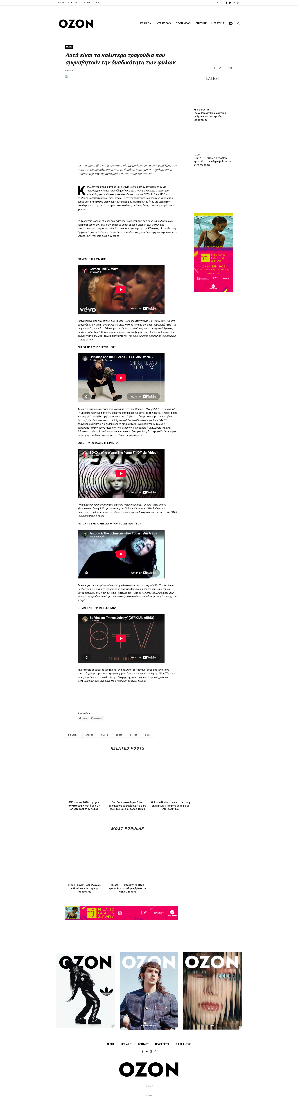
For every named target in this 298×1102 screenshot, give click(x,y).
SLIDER (134, 735)
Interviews (163, 23)
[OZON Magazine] (76, 23)
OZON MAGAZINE (68, 3)
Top (150, 1096)
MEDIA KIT (126, 1044)
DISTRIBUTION (183, 1044)
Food (197, 155)
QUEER (119, 735)
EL (210, 3)
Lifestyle (217, 23)
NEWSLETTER (91, 3)
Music (69, 47)
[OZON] (149, 1076)
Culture (201, 23)
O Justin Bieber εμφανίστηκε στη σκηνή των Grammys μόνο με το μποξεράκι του (170, 805)
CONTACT (143, 1044)
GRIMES (89, 735)
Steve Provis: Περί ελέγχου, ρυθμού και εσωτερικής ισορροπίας (84, 888)
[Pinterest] (225, 68)
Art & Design (202, 110)
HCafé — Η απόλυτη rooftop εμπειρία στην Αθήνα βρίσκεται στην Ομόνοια (127, 888)
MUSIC (104, 735)
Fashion (145, 23)
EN (217, 3)
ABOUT (110, 1044)
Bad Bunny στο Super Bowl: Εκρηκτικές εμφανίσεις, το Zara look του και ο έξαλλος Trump (127, 805)
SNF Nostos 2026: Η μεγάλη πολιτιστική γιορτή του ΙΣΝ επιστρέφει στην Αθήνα (84, 805)
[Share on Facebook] (214, 68)
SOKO (148, 735)
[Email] (230, 68)
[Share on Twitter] (220, 68)
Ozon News (183, 23)
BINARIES (73, 735)
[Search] (237, 23)
